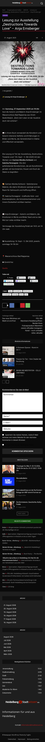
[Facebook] (12, 305)
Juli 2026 (7, 640)
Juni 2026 (7, 644)
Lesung (15, 294)
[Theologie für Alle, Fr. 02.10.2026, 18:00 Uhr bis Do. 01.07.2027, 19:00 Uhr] (8, 469)
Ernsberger (6, 294)
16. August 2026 (10, 622)
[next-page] (7, 381)
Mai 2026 (7, 647)
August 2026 (8, 637)
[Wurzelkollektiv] (8, 481)
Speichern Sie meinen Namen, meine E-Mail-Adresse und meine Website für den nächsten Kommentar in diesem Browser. (20, 437)
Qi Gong (11, 587)
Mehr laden (22, 513)
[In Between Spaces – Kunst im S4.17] (8, 350)
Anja (10, 291)
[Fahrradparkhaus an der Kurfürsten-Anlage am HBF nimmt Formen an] (8, 493)
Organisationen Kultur (14, 10)
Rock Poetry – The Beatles (33, 554)
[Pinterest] (22, 305)
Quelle (5, 268)
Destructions (28, 291)
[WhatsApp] (28, 305)
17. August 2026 (10, 619)
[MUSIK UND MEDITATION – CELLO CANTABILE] (8, 373)
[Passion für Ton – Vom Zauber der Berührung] (8, 362)
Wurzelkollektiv (21, 478)
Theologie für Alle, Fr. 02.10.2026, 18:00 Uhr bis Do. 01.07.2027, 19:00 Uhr (28, 468)
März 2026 (8, 654)
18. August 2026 (10, 615)
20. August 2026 (10, 609)
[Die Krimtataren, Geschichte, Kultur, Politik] (8, 505)
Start (3, 10)
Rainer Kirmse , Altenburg (11, 547)
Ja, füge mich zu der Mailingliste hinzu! (19, 445)
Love (21, 294)
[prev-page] (3, 381)
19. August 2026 (10, 612)
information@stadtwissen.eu (32, 725)
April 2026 (7, 651)
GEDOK (25, 10)
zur (26, 294)
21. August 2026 (10, 605)
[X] (17, 305)
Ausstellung (18, 291)
